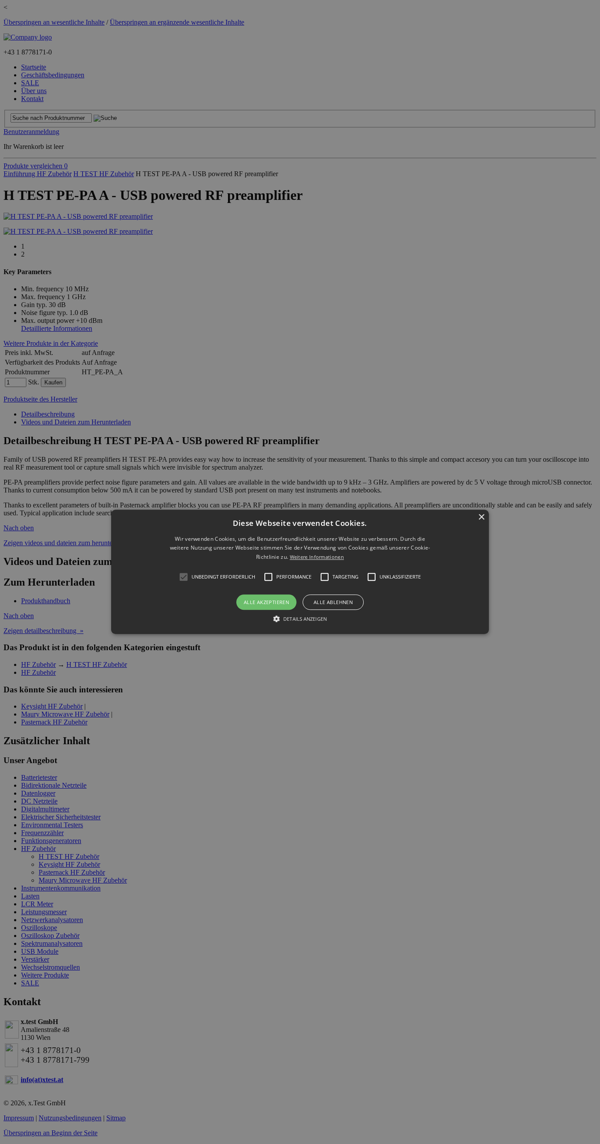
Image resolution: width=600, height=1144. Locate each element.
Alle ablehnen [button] (333, 602)
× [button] (481, 517)
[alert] (300, 572)
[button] (300, 572)
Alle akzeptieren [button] (266, 602)
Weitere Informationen (317, 557)
